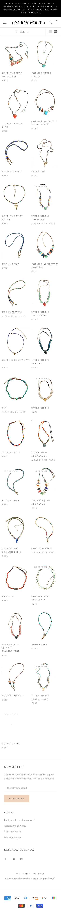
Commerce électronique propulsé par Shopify (30, 878)
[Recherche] (50, 22)
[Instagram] (13, 859)
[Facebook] (5, 859)
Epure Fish (38, 171)
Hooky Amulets (13, 696)
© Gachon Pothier (30, 874)
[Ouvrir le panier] (56, 22)
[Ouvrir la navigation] (4, 22)
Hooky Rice (39, 644)
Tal (4, 408)
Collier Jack (11, 453)
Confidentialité (12, 831)
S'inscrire (16, 798)
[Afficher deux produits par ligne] (55, 31)
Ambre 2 (7, 596)
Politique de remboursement (19, 820)
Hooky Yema (10, 501)
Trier (21, 31)
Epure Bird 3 (40, 408)
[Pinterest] (21, 859)
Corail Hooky (41, 548)
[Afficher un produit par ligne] (50, 31)
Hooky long (10, 264)
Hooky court (11, 171)
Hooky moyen (11, 312)
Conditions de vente (15, 825)
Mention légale (12, 837)
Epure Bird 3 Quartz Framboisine (11, 647)
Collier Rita (11, 744)
